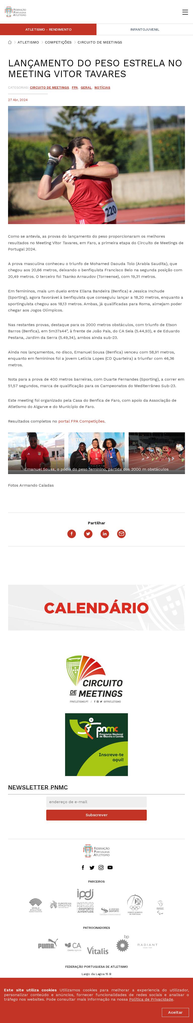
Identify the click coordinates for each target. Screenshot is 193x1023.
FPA (75, 87)
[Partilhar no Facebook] (71, 534)
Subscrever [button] (97, 814)
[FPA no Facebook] (82, 868)
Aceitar (175, 1012)
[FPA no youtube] (110, 868)
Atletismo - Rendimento (48, 29)
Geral (86, 87)
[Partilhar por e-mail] (121, 534)
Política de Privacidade (151, 999)
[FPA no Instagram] (101, 868)
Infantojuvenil (144, 29)
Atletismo (28, 42)
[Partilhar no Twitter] (88, 534)
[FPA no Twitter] (91, 868)
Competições (58, 42)
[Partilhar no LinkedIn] (105, 534)
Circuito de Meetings (100, 42)
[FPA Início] (15, 12)
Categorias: (18, 87)
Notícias (102, 87)
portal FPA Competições (81, 421)
